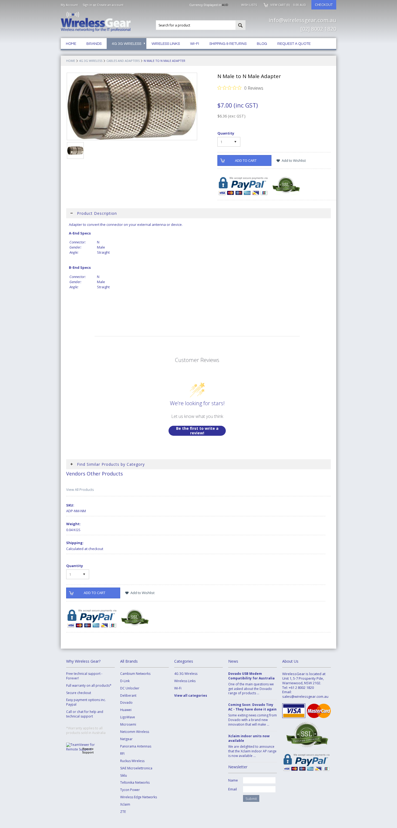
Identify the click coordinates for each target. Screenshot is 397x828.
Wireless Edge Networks (138, 797)
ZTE (123, 812)
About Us (290, 661)
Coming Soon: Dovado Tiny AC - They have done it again (252, 707)
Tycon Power (130, 790)
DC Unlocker (129, 688)
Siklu (123, 775)
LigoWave (127, 717)
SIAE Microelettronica (136, 768)
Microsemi (128, 724)
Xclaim (125, 804)
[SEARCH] (240, 25)
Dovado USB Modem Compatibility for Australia (251, 676)
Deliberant (128, 695)
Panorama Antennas (135, 746)
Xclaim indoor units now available (249, 738)
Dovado (126, 702)
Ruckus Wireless (132, 761)
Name (233, 780)
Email (232, 789)
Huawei (126, 710)
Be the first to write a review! (197, 431)
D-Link (125, 681)
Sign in (87, 5)
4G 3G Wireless (90, 61)
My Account (69, 5)
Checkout (324, 4)
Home (70, 61)
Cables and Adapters (123, 61)
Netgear (126, 739)
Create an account (110, 5)
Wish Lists (249, 5)
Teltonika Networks (135, 782)
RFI (122, 754)
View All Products (80, 489)
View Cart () (288, 5)
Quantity (225, 133)
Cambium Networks (135, 674)
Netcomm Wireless (134, 732)
